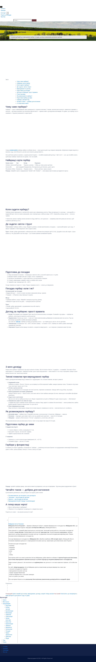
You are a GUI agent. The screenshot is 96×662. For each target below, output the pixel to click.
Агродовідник (6, 603)
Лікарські (8, 625)
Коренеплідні (9, 623)
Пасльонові (9, 629)
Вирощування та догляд (24, 88)
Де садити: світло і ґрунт (24, 87)
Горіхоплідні (9, 616)
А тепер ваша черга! (22, 103)
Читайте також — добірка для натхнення (28, 101)
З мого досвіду (21, 94)
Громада (5, 648)
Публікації (5, 650)
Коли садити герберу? (23, 85)
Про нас (3, 16)
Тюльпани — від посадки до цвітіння (18, 497)
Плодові (8, 631)
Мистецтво (6, 601)
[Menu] (7, 13)
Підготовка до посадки (23, 90)
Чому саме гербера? (23, 81)
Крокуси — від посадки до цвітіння (18, 499)
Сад (16, 37)
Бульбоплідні (9, 611)
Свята (4, 600)
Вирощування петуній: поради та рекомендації (21, 501)
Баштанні (8, 605)
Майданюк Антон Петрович (16, 524)
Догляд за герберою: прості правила (27, 92)
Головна (12, 37)
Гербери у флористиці (23, 99)
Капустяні (8, 622)
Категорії (3, 13)
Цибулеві (8, 636)
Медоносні (9, 627)
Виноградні (9, 612)
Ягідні (7, 638)
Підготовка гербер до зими (24, 98)
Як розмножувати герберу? (24, 96)
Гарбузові (8, 614)
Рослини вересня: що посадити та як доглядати (22, 495)
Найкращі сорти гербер (23, 83)
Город (4, 642)
